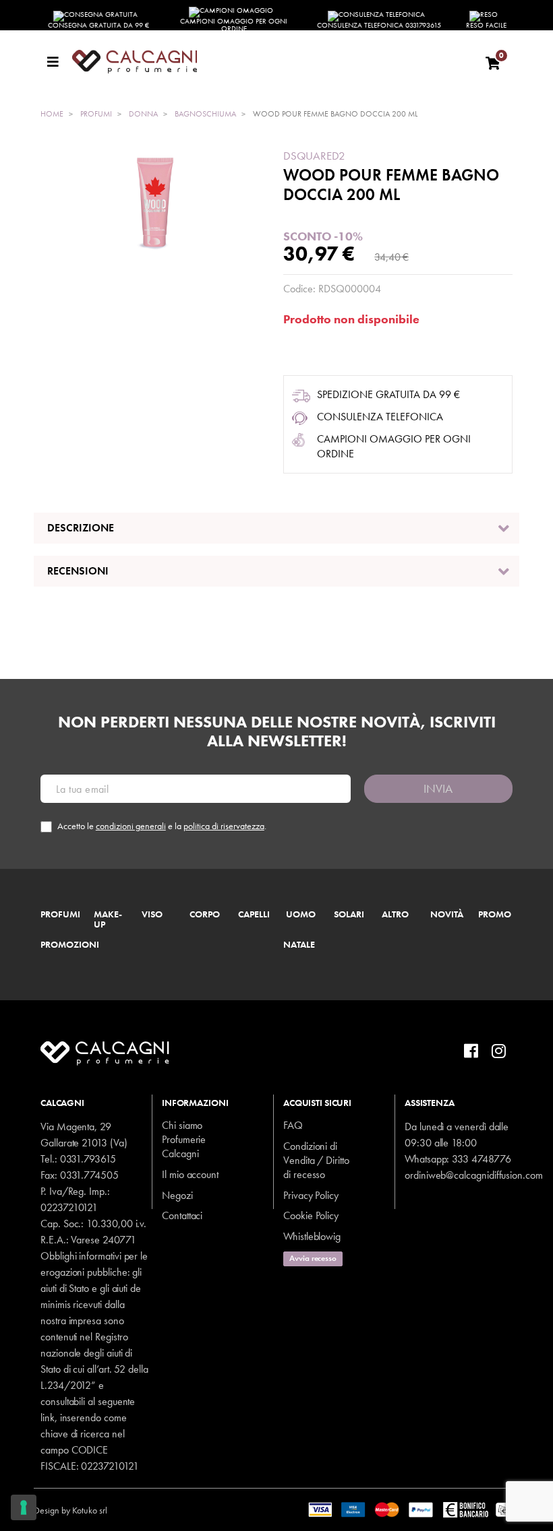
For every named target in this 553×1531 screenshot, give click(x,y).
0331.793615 (88, 1159)
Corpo (205, 914)
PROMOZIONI (69, 945)
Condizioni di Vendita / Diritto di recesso (316, 1160)
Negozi (177, 1195)
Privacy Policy (311, 1195)
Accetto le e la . (161, 826)
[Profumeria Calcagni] (272, 61)
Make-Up (108, 920)
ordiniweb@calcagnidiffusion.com (474, 1175)
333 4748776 (481, 1159)
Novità (446, 914)
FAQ (293, 1125)
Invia (438, 788)
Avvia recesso (313, 1258)
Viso (152, 914)
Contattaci (182, 1215)
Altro (395, 914)
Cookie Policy (311, 1215)
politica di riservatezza (223, 826)
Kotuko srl (89, 1510)
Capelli (254, 914)
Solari (349, 914)
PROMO (494, 914)
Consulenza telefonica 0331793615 (379, 25)
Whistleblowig (312, 1236)
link (47, 1417)
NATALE (299, 945)
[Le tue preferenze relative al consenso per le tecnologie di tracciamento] (23, 1507)
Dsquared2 (314, 155)
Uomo (301, 914)
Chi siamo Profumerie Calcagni (184, 1139)
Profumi (60, 914)
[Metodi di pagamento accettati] (413, 1509)
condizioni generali (131, 826)
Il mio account (190, 1174)
